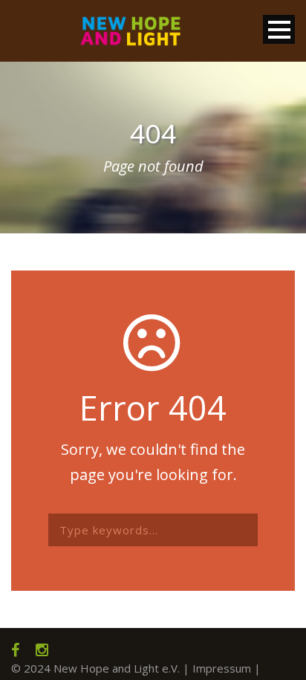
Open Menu (279, 29)
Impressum (221, 668)
